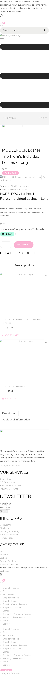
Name (3, 504)
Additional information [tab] (16, 419)
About (6, 620)
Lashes (25, 186)
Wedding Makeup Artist (14, 617)
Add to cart (24, 245)
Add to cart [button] (11, 335)
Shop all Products (11, 588)
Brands (6, 611)
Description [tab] (9, 413)
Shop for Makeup (11, 598)
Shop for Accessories (12, 607)
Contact (6, 624)
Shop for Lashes (10, 601)
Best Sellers (8, 594)
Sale (5, 591)
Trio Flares (16, 186)
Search (45, 30)
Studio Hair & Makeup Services (17, 614)
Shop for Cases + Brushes (15, 604)
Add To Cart (10, 173)
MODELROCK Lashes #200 (14, 386)
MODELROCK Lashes (17, 189)
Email (3, 507)
